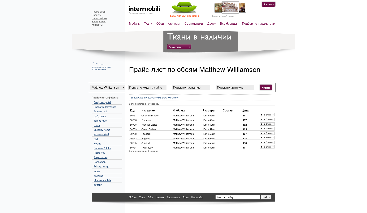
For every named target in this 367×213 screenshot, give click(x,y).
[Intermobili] (144, 8)
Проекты (96, 14)
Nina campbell (101, 134)
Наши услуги (99, 21)
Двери (211, 23)
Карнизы (173, 23)
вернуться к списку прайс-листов (101, 67)
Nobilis (97, 143)
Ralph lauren (100, 157)
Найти (266, 87)
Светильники (193, 23)
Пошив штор (99, 11)
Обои (160, 23)
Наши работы (99, 18)
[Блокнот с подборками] (229, 13)
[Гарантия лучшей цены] (183, 13)
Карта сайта (197, 196)
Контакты (269, 4)
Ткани (148, 23)
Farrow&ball (100, 111)
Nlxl (96, 139)
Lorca (97, 125)
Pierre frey (99, 152)
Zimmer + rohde (102, 180)
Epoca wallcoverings (105, 107)
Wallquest (99, 175)
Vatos (97, 171)
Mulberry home (102, 130)
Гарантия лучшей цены (184, 16)
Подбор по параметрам (258, 23)
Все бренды (228, 23)
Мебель (134, 23)
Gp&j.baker (100, 116)
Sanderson (100, 162)
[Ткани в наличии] (179, 46)
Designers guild (102, 102)
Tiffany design (101, 166)
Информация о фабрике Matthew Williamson (155, 97)
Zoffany (98, 184)
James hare (100, 120)
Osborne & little (102, 148)
